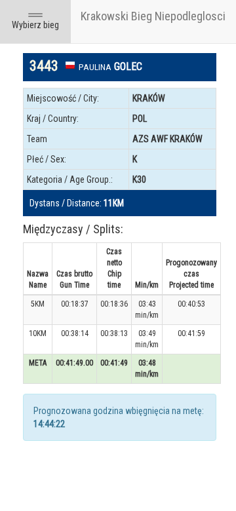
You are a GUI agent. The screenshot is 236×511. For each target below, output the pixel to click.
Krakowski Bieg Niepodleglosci (153, 16)
